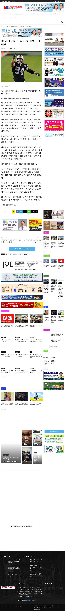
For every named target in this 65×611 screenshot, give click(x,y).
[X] (58, 1)
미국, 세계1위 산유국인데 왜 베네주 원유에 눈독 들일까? (53, 319)
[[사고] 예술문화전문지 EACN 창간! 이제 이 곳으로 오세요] (7, 318)
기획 (2, 400)
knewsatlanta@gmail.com (29, 600)
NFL (7, 254)
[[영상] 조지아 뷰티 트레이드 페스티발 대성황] (37, 455)
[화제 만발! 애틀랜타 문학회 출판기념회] (36, 318)
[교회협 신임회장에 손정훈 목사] (54, 356)
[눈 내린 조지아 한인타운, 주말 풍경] (36, 364)
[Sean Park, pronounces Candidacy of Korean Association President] (46, 281)
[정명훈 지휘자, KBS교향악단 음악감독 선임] (47, 341)
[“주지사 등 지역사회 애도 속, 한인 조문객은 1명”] (21, 348)
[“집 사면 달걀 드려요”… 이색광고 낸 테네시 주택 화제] (54, 281)
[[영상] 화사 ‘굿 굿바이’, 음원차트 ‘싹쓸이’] (11, 446)
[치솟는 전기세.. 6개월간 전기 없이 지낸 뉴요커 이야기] (7, 396)
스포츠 (12, 26)
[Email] (33, 211)
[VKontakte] (61, 588)
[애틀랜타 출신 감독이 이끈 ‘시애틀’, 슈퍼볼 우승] (7, 364)
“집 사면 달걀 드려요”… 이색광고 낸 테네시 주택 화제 (53, 288)
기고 (45, 262)
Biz (31, 352)
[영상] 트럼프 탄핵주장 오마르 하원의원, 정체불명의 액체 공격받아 (14, 569)
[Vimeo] (60, 1)
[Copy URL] (36, 211)
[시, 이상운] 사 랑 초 (12, 574)
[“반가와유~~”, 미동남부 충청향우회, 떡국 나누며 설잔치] (21, 364)
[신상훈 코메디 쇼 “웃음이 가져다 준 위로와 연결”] (7, 348)
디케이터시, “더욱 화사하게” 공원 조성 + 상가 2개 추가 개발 (46, 244)
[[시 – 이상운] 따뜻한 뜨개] (54, 261)
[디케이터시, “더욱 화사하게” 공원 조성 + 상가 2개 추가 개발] (46, 238)
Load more (53, 346)
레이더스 (15, 254)
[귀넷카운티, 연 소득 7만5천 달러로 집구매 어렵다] (61, 238)
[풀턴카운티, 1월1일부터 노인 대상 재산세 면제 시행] (54, 238)
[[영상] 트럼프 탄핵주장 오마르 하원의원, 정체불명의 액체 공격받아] (4, 568)
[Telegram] (21, 211)
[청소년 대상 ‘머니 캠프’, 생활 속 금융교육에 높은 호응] (21, 318)
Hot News (7, 26)
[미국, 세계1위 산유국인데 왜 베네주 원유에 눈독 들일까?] (21, 396)
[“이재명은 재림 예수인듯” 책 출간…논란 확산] (46, 356)
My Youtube (6, 455)
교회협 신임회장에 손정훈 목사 (53, 362)
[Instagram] (56, 1)
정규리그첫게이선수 (22, 254)
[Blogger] (46, 588)
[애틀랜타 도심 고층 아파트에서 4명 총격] (7, 333)
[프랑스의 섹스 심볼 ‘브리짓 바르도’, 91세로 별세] (47, 335)
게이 (10, 254)
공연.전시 (3, 352)
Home (2, 26)
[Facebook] (53, 1)
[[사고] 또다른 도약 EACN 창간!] (61, 261)
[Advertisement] (21, 488)
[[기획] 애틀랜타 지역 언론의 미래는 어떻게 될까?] (36, 396)
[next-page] (5, 378)
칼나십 (30, 254)
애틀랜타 (3, 322)
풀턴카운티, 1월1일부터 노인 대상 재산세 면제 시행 (53, 244)
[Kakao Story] (13, 211)
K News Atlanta (14, 48)
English (45, 282)
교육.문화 (18, 322)
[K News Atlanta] (7, 49)
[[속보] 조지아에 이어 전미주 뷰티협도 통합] (27, 455)
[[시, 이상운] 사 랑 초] (46, 261)
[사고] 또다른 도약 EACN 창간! (61, 267)
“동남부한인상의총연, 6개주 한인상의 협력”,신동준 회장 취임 (36, 356)
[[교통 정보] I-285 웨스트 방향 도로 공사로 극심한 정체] (21, 333)
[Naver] (29, 211)
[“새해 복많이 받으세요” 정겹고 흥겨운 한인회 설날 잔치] (36, 333)
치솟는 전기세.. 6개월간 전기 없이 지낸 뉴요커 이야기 (46, 319)
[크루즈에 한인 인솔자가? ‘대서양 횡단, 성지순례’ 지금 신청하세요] (37, 438)
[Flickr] (53, 588)
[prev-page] (2, 378)
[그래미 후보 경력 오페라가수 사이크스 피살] (27, 438)
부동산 (45, 239)
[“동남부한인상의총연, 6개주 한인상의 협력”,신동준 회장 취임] (36, 348)
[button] (62, 22)
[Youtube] (63, 1)
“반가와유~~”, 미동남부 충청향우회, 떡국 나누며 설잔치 (21, 372)
